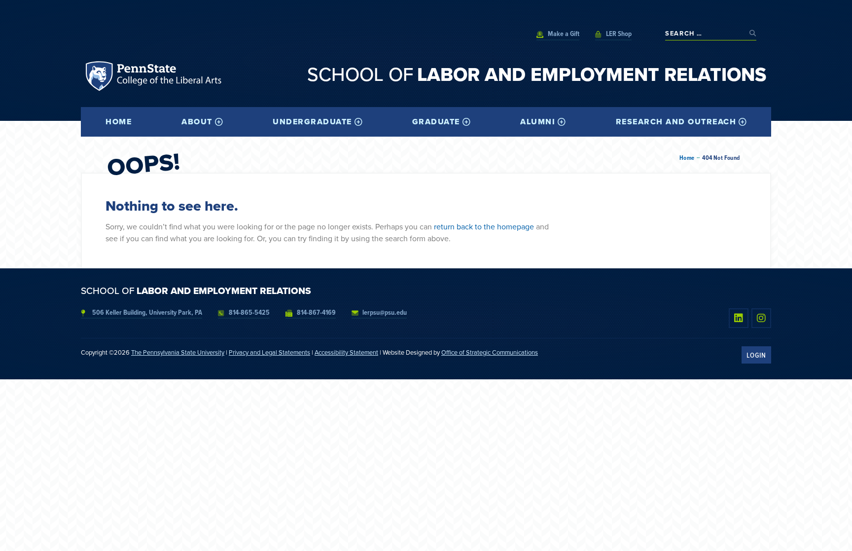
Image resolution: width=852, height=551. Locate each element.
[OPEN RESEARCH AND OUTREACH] (742, 122)
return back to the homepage (484, 226)
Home (686, 157)
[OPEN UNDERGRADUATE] (358, 122)
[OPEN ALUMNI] (562, 122)
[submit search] (752, 33)
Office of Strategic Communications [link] (489, 352)
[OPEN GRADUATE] (466, 122)
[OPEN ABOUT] (219, 122)
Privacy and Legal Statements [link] (269, 352)
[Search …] (705, 33)
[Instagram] (761, 318)
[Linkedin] (738, 318)
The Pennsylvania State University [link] (177, 352)
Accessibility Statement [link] (346, 352)
